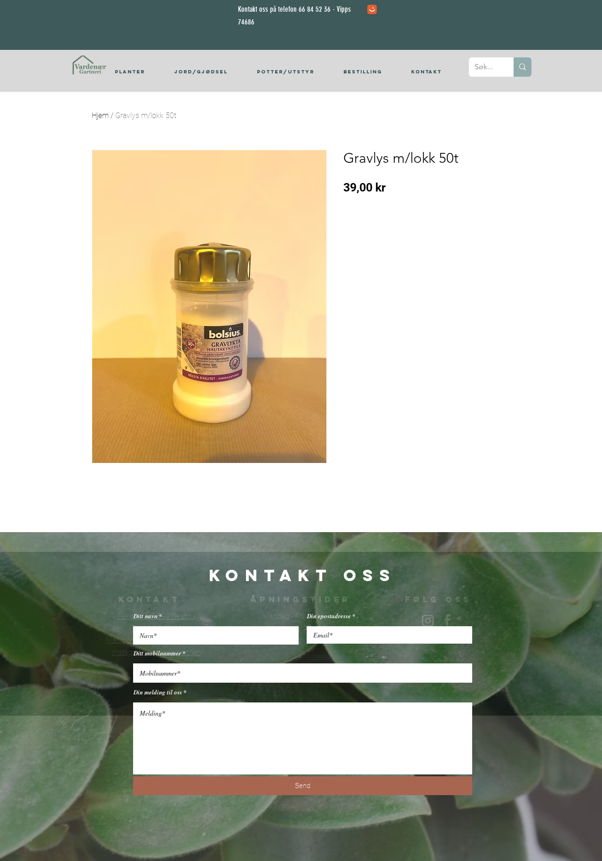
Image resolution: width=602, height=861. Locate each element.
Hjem (100, 115)
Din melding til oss (158, 692)
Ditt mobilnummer (157, 653)
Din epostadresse (329, 616)
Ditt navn (146, 616)
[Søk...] (522, 67)
